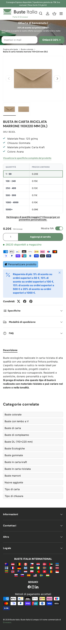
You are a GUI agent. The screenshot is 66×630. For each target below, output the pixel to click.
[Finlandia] (6, 567)
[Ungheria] (47, 575)
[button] (54, 13)
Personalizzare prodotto (22, 264)
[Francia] (12, 567)
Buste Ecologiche (15, 448)
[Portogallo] (38, 571)
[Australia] (6, 564)
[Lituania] (6, 571)
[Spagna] (28, 575)
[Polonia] (31, 571)
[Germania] (19, 567)
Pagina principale (10, 49)
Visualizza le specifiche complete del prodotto (27, 158)
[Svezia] (41, 575)
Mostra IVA (47, 228)
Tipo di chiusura (14, 496)
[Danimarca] (44, 564)
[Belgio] (19, 564)
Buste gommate (14, 455)
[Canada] (25, 564)
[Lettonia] (57, 567)
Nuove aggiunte (14, 482)
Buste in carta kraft (16, 462)
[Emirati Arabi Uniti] (50, 564)
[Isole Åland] (44, 567)
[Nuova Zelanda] (19, 571)
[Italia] (50, 567)
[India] (31, 567)
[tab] (10, 350)
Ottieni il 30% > (51, 39)
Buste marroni (13, 475)
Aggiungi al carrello (40, 236)
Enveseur (7, 622)
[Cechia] (31, 564)
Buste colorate (27, 49)
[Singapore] (57, 571)
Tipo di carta (12, 489)
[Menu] (61, 13)
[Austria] (12, 564)
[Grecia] (25, 567)
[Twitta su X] (19, 301)
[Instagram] (33, 587)
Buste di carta (13, 428)
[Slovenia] (22, 575)
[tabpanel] (33, 372)
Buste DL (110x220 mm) (19, 441)
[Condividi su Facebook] (25, 301)
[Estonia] (57, 564)
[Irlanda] (38, 567)
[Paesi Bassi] (25, 571)
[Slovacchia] (16, 575)
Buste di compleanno (17, 434)
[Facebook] (29, 587)
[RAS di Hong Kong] (44, 571)
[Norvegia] (12, 571)
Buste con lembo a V (17, 421)
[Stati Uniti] (35, 575)
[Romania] (50, 571)
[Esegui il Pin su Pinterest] (31, 301)
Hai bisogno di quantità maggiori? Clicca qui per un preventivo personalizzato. (33, 218)
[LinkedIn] (36, 587)
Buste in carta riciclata (18, 468)
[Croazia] (38, 564)
